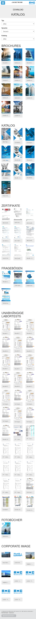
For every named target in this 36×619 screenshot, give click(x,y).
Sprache (4, 28)
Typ (3, 20)
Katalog (4, 36)
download (8, 160)
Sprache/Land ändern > (9, 615)
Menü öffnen (3, 2)
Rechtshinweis (5, 612)
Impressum (11, 612)
